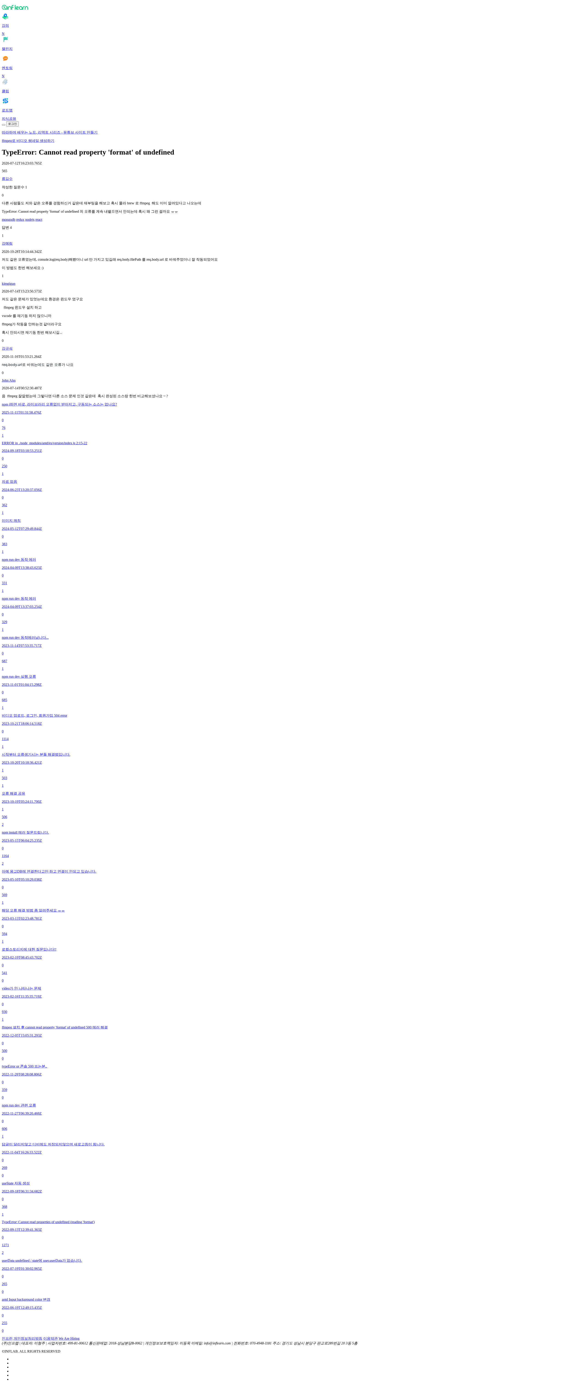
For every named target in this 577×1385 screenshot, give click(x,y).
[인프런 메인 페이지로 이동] (288, 7)
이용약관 (50, 1338)
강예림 (7, 243)
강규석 (7, 348)
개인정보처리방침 (28, 1338)
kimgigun (8, 283)
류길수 (7, 179)
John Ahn (9, 380)
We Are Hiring (69, 1338)
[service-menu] (3, 124)
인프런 (7, 1338)
